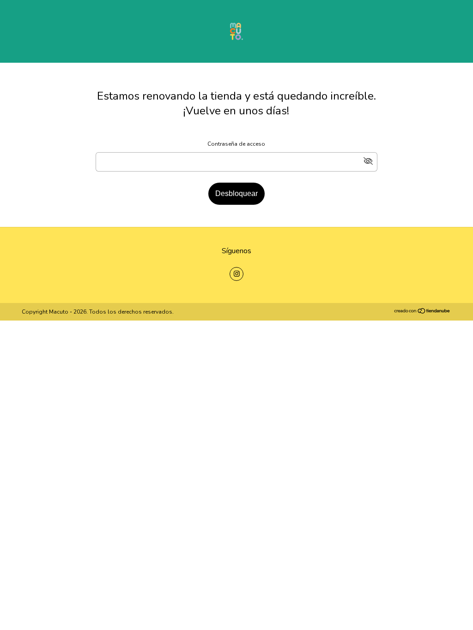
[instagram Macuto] (236, 274)
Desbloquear (236, 193)
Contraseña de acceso (236, 144)
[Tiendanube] (422, 312)
